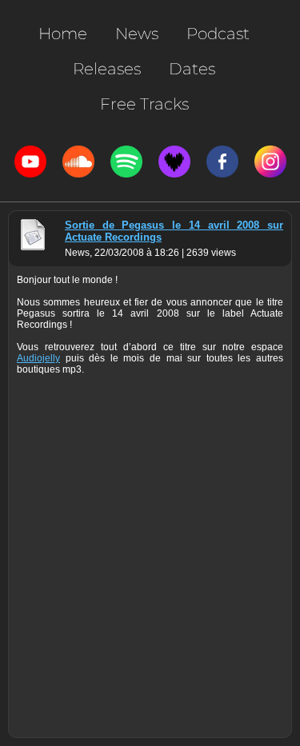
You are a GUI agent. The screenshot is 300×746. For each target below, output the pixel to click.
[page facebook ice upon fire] (222, 162)
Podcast (218, 33)
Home (62, 33)
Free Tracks (144, 104)
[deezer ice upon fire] (174, 162)
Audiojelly (38, 358)
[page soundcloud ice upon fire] (78, 162)
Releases (107, 68)
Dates (192, 68)
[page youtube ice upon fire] (30, 162)
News (136, 33)
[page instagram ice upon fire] (270, 162)
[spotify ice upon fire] (126, 162)
